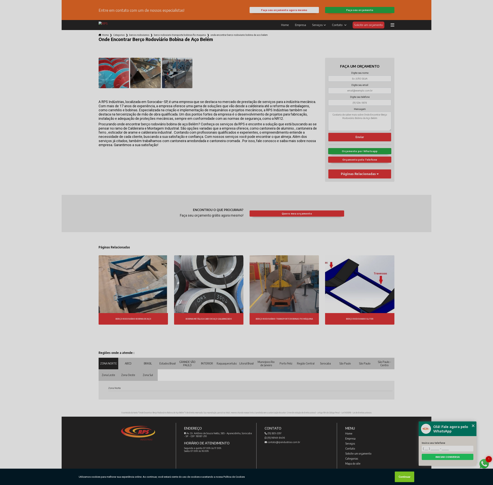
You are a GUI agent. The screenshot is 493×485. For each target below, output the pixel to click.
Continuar (404, 476)
